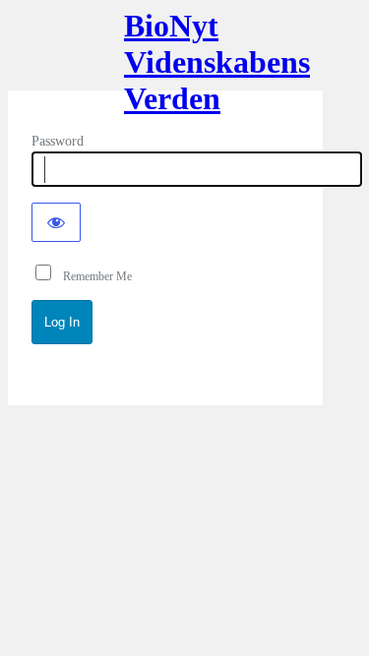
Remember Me (93, 276)
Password (57, 141)
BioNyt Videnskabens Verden (165, 57)
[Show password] (56, 222)
